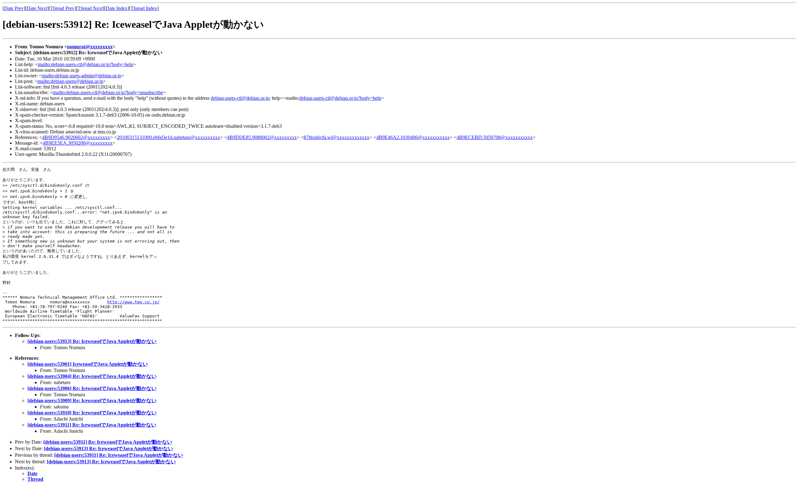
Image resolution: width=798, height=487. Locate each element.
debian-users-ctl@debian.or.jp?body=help (340, 98)
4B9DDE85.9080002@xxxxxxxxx (262, 137)
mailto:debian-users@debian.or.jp (70, 81)
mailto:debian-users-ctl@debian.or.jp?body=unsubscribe (108, 92)
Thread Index (144, 8)
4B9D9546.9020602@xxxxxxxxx (76, 137)
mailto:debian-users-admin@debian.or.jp (81, 75)
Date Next (37, 8)
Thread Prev (62, 8)
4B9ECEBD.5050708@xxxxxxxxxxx (495, 137)
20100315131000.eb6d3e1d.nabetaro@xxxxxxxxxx (168, 137)
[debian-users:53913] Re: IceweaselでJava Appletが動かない (91, 341)
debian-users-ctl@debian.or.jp (240, 98)
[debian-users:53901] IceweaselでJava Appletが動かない (87, 364)
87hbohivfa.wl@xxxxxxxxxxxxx (336, 137)
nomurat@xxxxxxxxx (90, 46)
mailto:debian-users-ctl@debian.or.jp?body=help (85, 64)
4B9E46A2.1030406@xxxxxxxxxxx (413, 137)
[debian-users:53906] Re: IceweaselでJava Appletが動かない (91, 388)
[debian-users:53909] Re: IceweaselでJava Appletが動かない (91, 400)
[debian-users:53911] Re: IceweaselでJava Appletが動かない (91, 424)
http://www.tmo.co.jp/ (133, 302)
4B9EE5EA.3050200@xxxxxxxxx (78, 143)
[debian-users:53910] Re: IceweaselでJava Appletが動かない (91, 412)
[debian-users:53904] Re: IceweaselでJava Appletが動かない (91, 376)
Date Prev (14, 8)
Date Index (116, 8)
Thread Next (90, 8)
